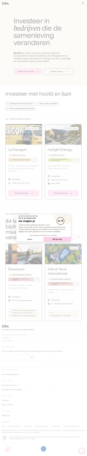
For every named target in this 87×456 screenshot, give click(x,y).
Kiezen (29, 239)
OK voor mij (57, 239)
